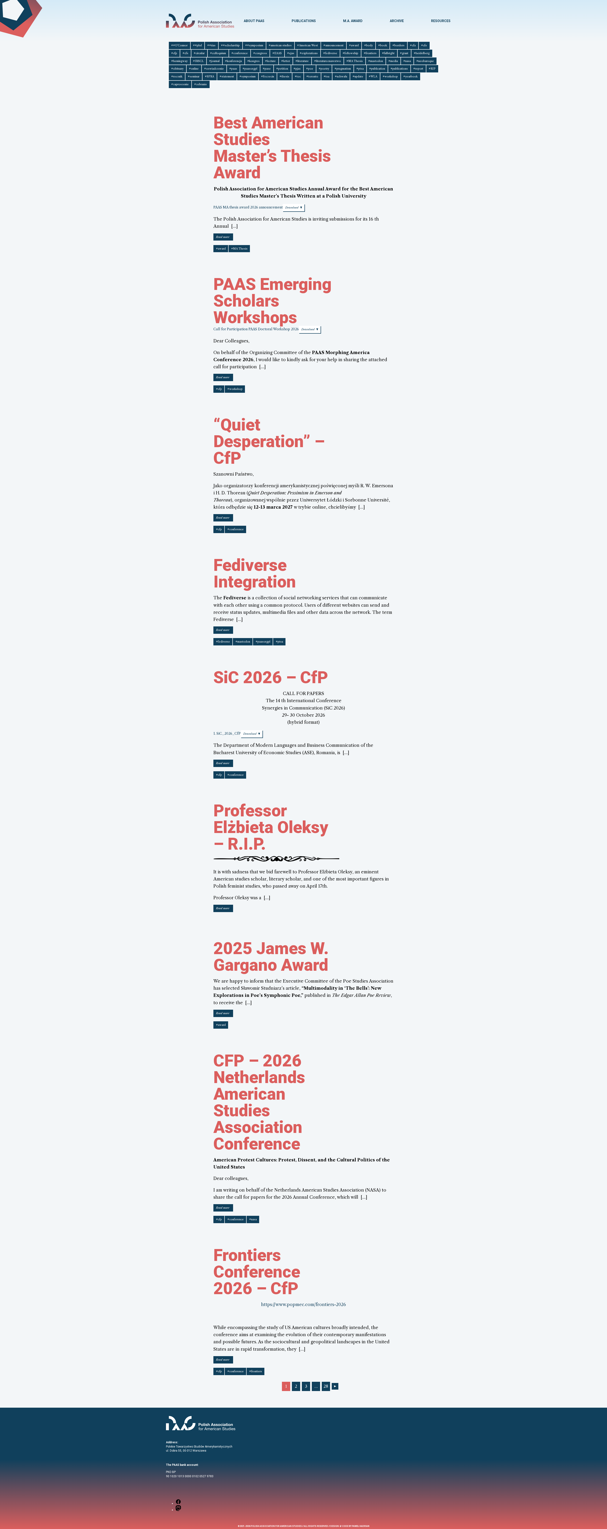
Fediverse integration (254, 573)
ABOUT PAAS (254, 21)
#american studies (280, 45)
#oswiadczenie (214, 68)
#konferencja (233, 61)
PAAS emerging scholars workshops (272, 301)
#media (393, 61)
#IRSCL (198, 61)
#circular (199, 53)
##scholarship (230, 45)
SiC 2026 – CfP (270, 677)
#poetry (324, 68)
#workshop (390, 76)
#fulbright (388, 53)
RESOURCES (441, 21)
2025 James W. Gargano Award (271, 957)
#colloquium (218, 53)
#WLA (373, 76)
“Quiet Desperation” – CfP (269, 441)
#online (194, 68)
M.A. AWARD (353, 21)
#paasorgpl (250, 68)
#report (418, 68)
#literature (302, 61)
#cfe (424, 45)
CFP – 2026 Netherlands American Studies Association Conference (259, 1102)
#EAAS (277, 53)
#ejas (290, 53)
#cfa (413, 45)
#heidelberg (422, 53)
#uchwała (341, 76)
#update (358, 76)
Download (292, 207)
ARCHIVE (397, 21)
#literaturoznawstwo (327, 61)
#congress (260, 53)
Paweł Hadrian (360, 1526)
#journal (214, 61)
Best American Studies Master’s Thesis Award (272, 147)
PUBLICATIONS (304, 21)
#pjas (297, 68)
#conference (239, 53)
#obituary (177, 68)
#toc (298, 76)
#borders (398, 45)
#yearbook (410, 76)
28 (326, 1386)
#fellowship (350, 53)
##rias (211, 45)
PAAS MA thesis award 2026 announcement (248, 207)
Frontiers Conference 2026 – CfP (256, 1271)
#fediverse (330, 53)
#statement (227, 76)
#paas (233, 68)
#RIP (432, 68)
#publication (377, 68)
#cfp (174, 53)
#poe (309, 68)
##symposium (254, 45)
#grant (404, 53)
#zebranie (200, 84)
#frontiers (370, 53)
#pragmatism (343, 68)
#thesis (284, 76)
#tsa (326, 76)
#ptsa (360, 68)
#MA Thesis (354, 61)
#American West (307, 45)
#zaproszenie (180, 84)
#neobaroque (425, 61)
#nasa (407, 61)
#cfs (185, 53)
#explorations (309, 53)
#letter (285, 61)
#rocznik (176, 76)
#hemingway (179, 61)
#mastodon (375, 61)
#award (354, 45)
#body (368, 45)
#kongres (253, 61)
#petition (282, 68)
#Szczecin (267, 76)
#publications (399, 68)
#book (382, 45)
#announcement (333, 45)
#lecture (270, 61)
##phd (197, 45)
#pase (267, 68)
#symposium (247, 76)
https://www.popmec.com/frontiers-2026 (303, 1304)
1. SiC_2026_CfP (227, 733)
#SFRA (209, 76)
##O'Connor (179, 45)
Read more (224, 238)
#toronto (312, 76)
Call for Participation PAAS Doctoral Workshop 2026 (256, 329)
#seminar (193, 76)
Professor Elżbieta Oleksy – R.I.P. (270, 827)
